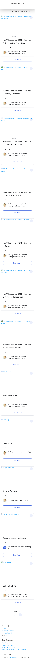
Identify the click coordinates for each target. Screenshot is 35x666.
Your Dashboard (7, 633)
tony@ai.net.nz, (13, 657)
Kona (22, 547)
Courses (4, 628)
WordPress (16, 53)
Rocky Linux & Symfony (9, 647)
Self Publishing (9, 586)
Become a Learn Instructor (15, 538)
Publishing (11, 596)
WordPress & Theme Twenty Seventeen (14, 650)
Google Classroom (11, 491)
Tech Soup (7, 443)
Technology (27, 452)
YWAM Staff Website (8, 645)
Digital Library (23, 594)
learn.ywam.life (17, 3)
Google (21, 452)
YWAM (23, 53)
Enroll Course (17, 60)
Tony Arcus (13, 51)
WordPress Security (8, 643)
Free (20, 51)
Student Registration (8, 631)
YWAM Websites (10, 395)
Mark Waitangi (14, 547)
